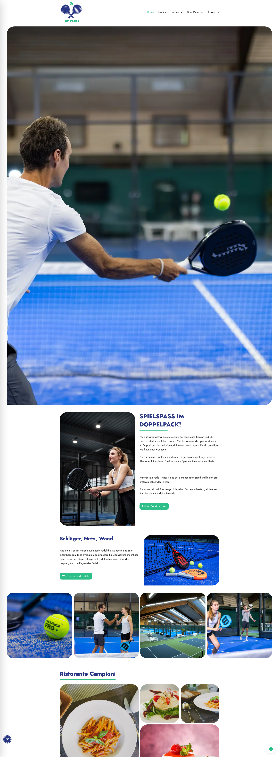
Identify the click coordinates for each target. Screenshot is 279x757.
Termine (162, 12)
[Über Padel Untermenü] (202, 12)
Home (150, 12)
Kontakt (211, 12)
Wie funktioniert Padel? (76, 576)
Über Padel (193, 12)
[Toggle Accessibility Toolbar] (7, 739)
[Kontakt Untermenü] (218, 12)
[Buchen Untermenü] (181, 12)
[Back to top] (271, 749)
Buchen (175, 12)
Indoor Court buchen (154, 506)
